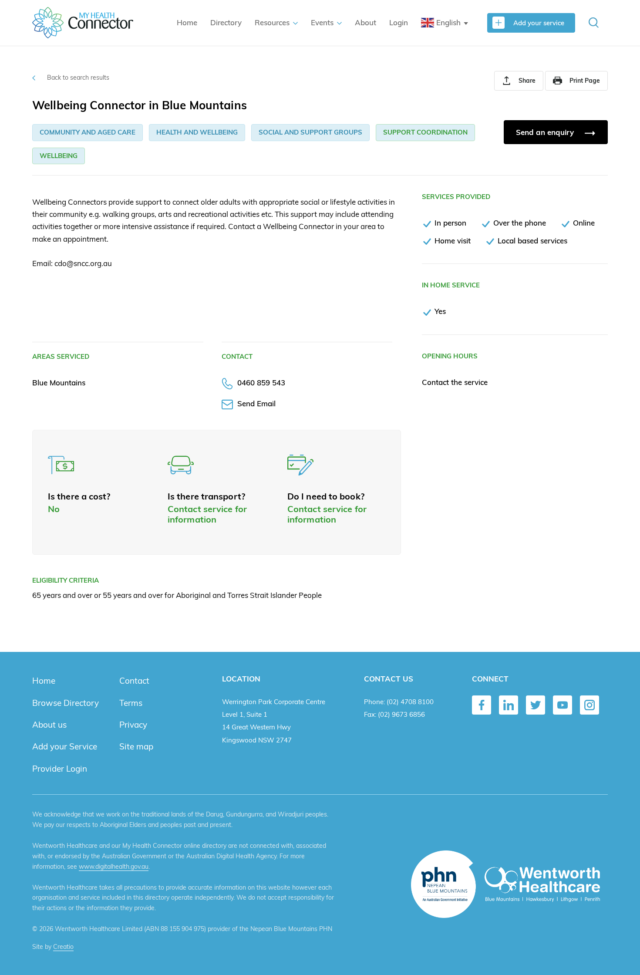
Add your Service (64, 746)
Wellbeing (58, 156)
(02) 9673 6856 (401, 714)
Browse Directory (65, 703)
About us (49, 724)
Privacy (133, 724)
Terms (130, 703)
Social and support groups (310, 132)
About (365, 22)
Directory (226, 22)
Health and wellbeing (197, 132)
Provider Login (59, 768)
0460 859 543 (261, 382)
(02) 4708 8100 (410, 702)
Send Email (256, 403)
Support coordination (425, 132)
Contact (134, 680)
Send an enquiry (546, 132)
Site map (136, 746)
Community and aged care (87, 132)
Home (187, 22)
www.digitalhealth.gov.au (113, 866)
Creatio (63, 947)
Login (398, 22)
